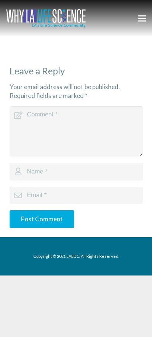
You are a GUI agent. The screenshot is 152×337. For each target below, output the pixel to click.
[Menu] (142, 18)
